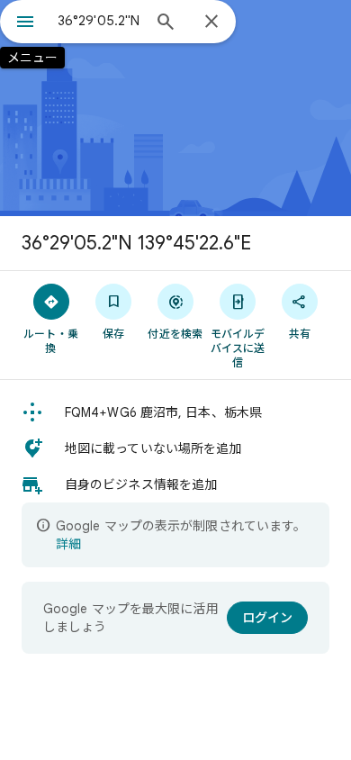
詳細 (68, 544)
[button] (175, 412)
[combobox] (99, 21)
